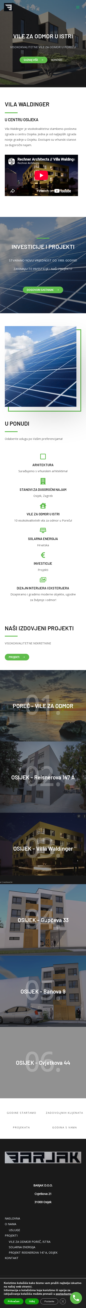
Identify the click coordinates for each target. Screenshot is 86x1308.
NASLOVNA (12, 1218)
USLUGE (14, 1230)
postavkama (64, 1294)
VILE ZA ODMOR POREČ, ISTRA (29, 1242)
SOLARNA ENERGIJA (22, 1247)
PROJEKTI (11, 1235)
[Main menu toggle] (78, 7)
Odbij (32, 1301)
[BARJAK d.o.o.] (8, 7)
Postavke (49, 1301)
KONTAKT (12, 1258)
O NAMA (10, 1224)
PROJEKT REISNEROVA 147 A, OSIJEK (33, 1252)
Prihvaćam (13, 1301)
